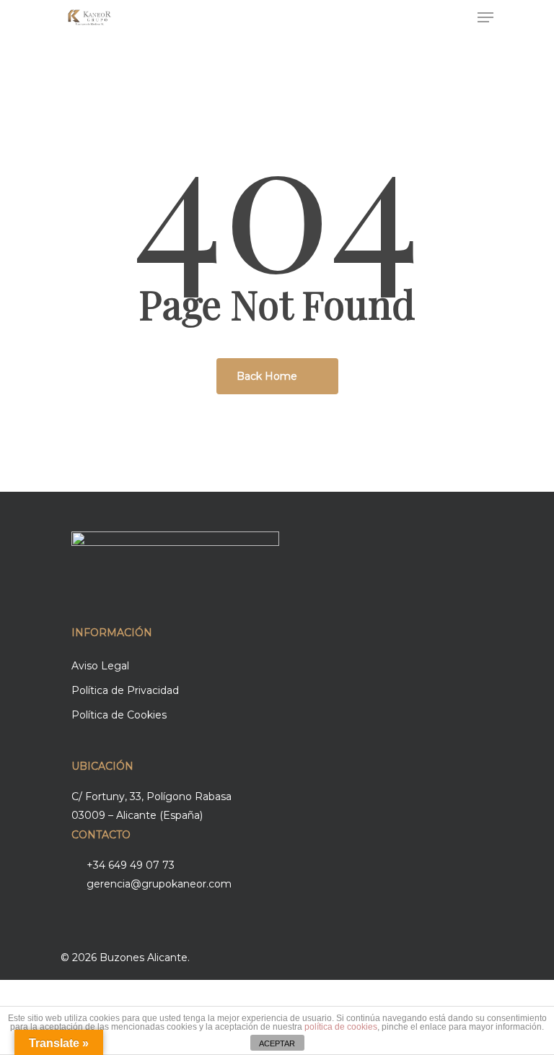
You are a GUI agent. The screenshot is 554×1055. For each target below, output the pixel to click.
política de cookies (340, 1027)
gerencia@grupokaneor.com (159, 883)
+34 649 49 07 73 (131, 865)
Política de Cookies (119, 714)
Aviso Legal (100, 665)
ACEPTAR (277, 1043)
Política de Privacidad (125, 690)
